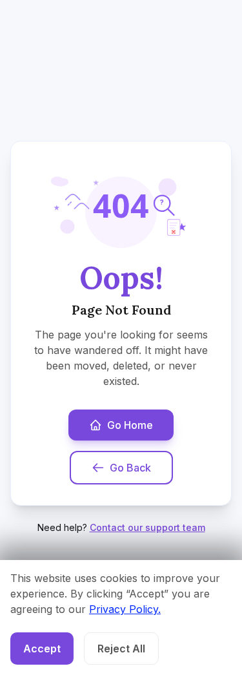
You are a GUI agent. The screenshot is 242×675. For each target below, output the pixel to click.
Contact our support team (147, 527)
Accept (42, 648)
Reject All (121, 648)
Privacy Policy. (125, 609)
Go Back (130, 467)
